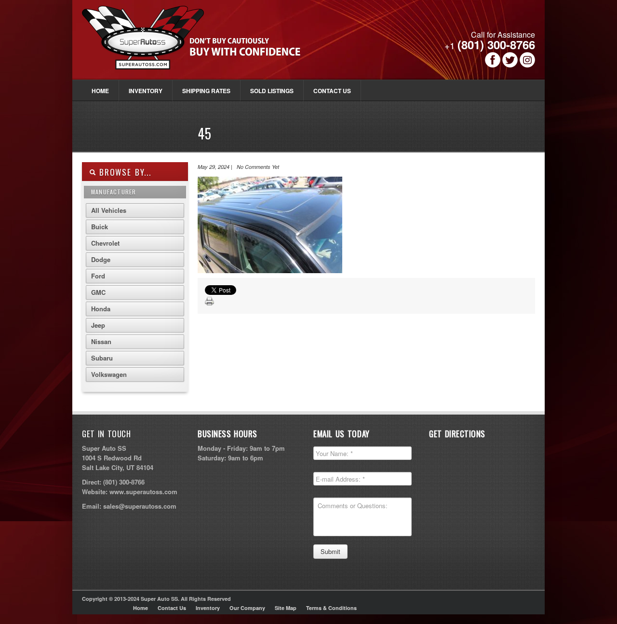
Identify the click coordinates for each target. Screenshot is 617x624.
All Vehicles (108, 210)
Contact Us (332, 90)
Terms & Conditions (331, 607)
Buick (99, 226)
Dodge (100, 259)
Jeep (98, 325)
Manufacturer (113, 192)
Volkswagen (109, 374)
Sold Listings (272, 90)
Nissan (101, 341)
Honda (100, 308)
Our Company (247, 607)
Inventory (145, 90)
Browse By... (123, 172)
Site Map (285, 607)
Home (100, 90)
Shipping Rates (206, 90)
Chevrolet (105, 243)
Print (210, 301)
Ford (98, 275)
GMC (98, 292)
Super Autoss (202, 44)
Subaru (102, 357)
